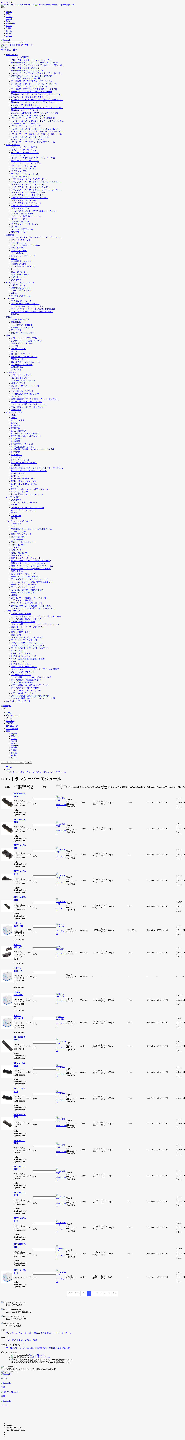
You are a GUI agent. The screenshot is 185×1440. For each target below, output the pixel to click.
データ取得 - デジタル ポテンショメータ (29, 86)
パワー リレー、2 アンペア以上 (25, 338)
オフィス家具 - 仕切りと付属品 (25, 688)
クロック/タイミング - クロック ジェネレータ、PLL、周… (37, 65)
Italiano (9, 26)
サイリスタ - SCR (19, 171)
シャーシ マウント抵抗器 (22, 327)
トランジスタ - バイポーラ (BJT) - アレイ (29, 179)
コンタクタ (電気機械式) (22, 365)
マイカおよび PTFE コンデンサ (25, 394)
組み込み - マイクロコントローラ (26, 105)
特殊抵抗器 (16, 322)
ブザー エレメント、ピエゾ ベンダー (27, 508)
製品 (8, 769)
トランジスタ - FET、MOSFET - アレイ (28, 192)
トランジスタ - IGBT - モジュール (26, 203)
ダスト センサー (18, 537)
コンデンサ (11, 372)
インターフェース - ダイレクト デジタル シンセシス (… (36, 129)
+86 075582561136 (26, 5)
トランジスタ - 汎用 (20, 221)
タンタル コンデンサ (20, 378)
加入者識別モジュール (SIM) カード (27, 494)
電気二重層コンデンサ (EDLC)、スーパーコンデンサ (35, 399)
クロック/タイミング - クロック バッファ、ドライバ (34, 62)
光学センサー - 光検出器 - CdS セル (27, 603)
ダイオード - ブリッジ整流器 (24, 147)
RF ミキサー (16, 439)
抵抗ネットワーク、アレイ (23, 333)
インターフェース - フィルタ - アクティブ (30, 137)
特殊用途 (15, 314)
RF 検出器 (15, 428)
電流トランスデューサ (21, 534)
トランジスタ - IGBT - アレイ (24, 200)
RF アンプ (15, 423)
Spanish (9, 19)
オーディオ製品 (13, 497)
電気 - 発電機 (17, 629)
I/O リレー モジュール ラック (24, 357)
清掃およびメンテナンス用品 (24, 667)
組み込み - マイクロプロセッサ (25, 110)
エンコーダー (17, 539)
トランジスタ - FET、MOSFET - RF (27, 195)
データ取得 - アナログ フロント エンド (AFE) (31, 81)
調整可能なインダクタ (21, 288)
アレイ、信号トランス (21, 290)
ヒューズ (15, 269)
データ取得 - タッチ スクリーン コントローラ (31, 92)
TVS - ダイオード (19, 251)
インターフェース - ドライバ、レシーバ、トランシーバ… (37, 131)
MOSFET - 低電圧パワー (22, 229)
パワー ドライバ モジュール (23, 166)
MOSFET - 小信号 (19, 232)
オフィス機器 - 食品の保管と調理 (26, 680)
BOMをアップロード (23, 45)
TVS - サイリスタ (19, 243)
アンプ (14, 505)
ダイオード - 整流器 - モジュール (26, 216)
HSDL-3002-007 (18, 993)
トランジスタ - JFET (20, 208)
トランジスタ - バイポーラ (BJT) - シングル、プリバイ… (36, 190)
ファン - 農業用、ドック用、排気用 (27, 637)
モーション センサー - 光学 (23, 587)
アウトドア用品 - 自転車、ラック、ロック (30, 696)
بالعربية (9, 36)
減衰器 (14, 415)
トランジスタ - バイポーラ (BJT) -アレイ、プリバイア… (36, 182)
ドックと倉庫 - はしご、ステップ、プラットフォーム (35, 624)
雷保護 (14, 259)
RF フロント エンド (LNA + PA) (25, 433)
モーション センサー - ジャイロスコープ (29, 579)
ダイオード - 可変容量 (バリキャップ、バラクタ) (33, 158)
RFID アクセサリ (18, 473)
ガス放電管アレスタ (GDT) (23, 266)
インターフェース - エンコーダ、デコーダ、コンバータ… (37, 134)
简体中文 (10, 14)
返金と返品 (32, 1340)
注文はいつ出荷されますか (39, 1348)
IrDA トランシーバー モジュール (25, 558)
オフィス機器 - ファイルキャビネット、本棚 (31, 677)
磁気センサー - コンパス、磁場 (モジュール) (31, 561)
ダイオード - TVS (19, 219)
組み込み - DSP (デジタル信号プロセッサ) (29, 97)
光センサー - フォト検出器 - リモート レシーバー (33, 608)
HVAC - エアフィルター (21, 653)
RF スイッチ (16, 457)
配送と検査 (56, 1348)
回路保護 (10, 235)
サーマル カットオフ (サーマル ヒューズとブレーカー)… (36, 237)
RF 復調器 (15, 425)
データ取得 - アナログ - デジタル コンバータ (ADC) (34, 84)
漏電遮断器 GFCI (18, 264)
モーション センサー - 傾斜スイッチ (27, 590)
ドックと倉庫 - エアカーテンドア (26, 619)
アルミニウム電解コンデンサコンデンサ (29, 404)
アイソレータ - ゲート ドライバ (25, 304)
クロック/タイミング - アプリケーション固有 (31, 60)
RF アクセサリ (17, 420)
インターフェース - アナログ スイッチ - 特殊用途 (33, 118)
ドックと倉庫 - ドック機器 (23, 622)
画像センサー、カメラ (21, 555)
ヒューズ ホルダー (19, 272)
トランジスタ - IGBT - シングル (25, 206)
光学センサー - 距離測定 (22, 600)
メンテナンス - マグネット (23, 672)
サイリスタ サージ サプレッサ (24, 224)
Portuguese (10, 23)
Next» (114, 1293)
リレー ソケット (18, 349)
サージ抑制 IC (17, 253)
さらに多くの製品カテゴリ (18, 701)
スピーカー (16, 516)
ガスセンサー (17, 550)
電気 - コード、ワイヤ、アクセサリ (27, 627)
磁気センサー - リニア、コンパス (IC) (28, 563)
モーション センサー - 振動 (23, 592)
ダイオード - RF (18, 155)
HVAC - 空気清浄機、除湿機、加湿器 (28, 659)
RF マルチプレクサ (19, 492)
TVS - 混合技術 (18, 248)
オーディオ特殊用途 (20, 57)
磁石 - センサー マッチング (23, 574)
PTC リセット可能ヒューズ (23, 256)
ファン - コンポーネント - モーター (27, 643)
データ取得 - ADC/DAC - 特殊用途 (26, 78)
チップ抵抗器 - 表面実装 (22, 325)
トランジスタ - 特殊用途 (22, 213)
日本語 (9, 31)
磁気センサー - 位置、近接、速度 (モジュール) (32, 566)
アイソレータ (12, 298)
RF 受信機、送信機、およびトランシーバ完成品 (32, 449)
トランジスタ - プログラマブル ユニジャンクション (34, 211)
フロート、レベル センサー (23, 542)
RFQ (35, 804)
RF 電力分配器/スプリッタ (23, 447)
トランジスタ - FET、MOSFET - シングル (29, 198)
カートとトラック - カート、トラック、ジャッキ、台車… (37, 616)
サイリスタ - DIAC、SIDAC (23, 168)
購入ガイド (22, 1340)
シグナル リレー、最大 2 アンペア (26, 341)
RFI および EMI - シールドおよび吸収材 (29, 470)
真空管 (14, 518)
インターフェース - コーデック (25, 123)
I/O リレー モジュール (21, 354)
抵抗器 (9, 317)
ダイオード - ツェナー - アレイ (25, 160)
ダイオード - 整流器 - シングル (25, 153)
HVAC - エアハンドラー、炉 (23, 656)
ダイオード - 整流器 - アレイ (23, 150)
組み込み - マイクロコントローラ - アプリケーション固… (37, 107)
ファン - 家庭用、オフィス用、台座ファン (30, 648)
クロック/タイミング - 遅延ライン (26, 68)
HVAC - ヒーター (18, 661)
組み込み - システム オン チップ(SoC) (28, 115)
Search (28, 762)
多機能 (14, 595)
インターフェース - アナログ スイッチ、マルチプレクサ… (37, 121)
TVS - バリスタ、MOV (21, 240)
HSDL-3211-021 (18, 1017)
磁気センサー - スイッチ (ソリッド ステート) (31, 569)
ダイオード (16, 227)
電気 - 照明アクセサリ (21, 632)
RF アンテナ (16, 486)
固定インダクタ (18, 285)
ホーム (9, 713)
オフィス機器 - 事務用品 (22, 682)
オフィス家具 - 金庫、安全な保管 (26, 690)
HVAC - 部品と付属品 (20, 664)
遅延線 (14, 293)
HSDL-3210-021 (18, 924)
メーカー (10, 718)
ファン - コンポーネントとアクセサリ (28, 645)
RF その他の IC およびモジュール (26, 436)
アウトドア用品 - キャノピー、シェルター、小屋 (33, 698)
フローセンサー (18, 545)
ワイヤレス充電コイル (21, 296)
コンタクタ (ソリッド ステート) (25, 362)
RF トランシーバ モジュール (24, 463)
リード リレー (17, 351)
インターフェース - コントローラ (26, 126)
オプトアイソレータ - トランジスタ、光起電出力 (33, 309)
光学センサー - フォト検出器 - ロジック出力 (31, 606)
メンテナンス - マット (21, 675)
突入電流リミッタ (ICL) (21, 261)
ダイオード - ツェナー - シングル (26, 163)
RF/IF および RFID (14, 412)
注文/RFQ (10, 721)
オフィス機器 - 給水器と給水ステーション (30, 685)
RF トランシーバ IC (20, 460)
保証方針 (66, 1348)
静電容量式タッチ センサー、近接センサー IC (31, 529)
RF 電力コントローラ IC (22, 444)
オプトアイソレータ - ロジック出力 (27, 306)
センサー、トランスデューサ (19, 521)
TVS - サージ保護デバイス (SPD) (25, 245)
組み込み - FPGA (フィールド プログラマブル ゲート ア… (37, 100)
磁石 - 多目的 (17, 571)
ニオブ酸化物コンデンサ (22, 391)
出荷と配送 (11, 1340)
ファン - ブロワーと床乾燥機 (24, 640)
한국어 (9, 28)
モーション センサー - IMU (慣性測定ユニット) (32, 582)
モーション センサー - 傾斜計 (24, 584)
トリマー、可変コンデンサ (23, 380)
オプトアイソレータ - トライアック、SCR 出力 (32, 312)
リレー (9, 335)
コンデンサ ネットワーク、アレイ (26, 402)
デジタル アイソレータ (21, 301)
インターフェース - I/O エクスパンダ (27, 139)
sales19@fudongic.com (64, 5)
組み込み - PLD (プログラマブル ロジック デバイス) (34, 113)
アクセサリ (16, 280)
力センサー (16, 547)
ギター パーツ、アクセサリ (23, 510)
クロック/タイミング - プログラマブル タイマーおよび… (36, 73)
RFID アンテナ (17, 476)
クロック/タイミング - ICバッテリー (27, 70)
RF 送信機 (15, 465)
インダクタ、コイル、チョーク (20, 282)
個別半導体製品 (13, 145)
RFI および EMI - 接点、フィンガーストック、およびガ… (37, 468)
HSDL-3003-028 (18, 969)
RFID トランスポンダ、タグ (23, 481)
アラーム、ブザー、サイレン (24, 502)
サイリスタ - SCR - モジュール (24, 174)
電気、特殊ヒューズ (20, 274)
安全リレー (16, 346)
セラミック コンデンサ (21, 375)
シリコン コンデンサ (20, 388)
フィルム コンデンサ (20, 396)
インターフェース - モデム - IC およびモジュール (33, 142)
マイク (14, 513)
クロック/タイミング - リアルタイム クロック (31, 76)
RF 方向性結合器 (18, 431)
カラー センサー (18, 531)
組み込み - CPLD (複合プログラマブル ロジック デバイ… (36, 94)
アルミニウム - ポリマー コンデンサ (27, 407)
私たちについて (8, 2)
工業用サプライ (13, 611)
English (9, 12)
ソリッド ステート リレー (22, 343)
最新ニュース (12, 726)
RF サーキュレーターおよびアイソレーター (30, 489)
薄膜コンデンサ (18, 383)
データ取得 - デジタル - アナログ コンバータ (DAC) (34, 89)
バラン (14, 417)
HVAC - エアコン (18, 651)
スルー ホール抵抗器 (20, 319)
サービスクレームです (16, 1348)
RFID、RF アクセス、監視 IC (24, 484)
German (9, 17)
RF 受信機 (15, 452)
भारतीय (8, 33)
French (9, 21)
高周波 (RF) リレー (19, 359)
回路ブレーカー (18, 277)
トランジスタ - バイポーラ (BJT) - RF (27, 184)
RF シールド (16, 455)
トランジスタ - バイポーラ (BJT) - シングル (30, 187)
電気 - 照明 (16, 635)
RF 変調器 (15, 441)
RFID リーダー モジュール (23, 478)
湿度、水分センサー (20, 553)
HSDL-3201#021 (19, 946)
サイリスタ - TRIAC (20, 176)
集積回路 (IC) (12, 54)
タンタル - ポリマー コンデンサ (25, 386)
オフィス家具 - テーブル (22, 693)
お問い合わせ (12, 729)
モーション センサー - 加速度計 (25, 576)
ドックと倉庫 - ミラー (21, 614)
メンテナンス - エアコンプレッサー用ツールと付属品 (35, 669)
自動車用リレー (18, 367)
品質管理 (10, 723)
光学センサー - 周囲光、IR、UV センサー (29, 598)
